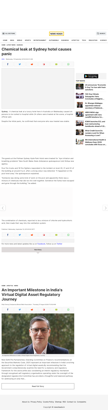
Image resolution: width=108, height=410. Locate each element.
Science (103, 40)
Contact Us (71, 402)
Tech (84, 40)
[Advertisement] (54, 14)
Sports (28, 40)
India (12, 40)
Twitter (59, 244)
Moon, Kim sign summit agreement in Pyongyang (105, 207)
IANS (3, 59)
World (19, 40)
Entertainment (40, 40)
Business (65, 40)
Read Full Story (38, 386)
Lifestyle (75, 40)
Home (5, 40)
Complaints (81, 402)
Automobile (54, 40)
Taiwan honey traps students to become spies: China (2, 207)
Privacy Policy (36, 402)
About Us (26, 402)
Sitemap (58, 402)
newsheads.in (59, 407)
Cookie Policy (48, 402)
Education (93, 40)
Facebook (41, 244)
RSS (64, 402)
